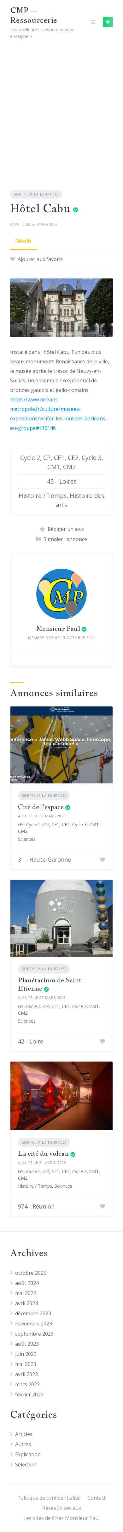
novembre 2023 (33, 1323)
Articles (23, 1434)
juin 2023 (26, 1353)
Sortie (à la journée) (36, 194)
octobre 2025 (30, 1272)
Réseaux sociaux (61, 1507)
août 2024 (27, 1283)
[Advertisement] (61, 109)
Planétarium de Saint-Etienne (51, 984)
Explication (28, 1454)
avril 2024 (26, 1303)
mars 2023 (27, 1384)
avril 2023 (26, 1374)
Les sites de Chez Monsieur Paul (61, 1518)
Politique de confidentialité (48, 1497)
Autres (23, 1444)
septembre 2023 (34, 1333)
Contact (96, 1497)
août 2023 (27, 1343)
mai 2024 (25, 1293)
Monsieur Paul (58, 628)
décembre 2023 (33, 1313)
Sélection (26, 1464)
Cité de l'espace (41, 806)
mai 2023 (25, 1364)
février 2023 (29, 1394)
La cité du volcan (43, 1153)
